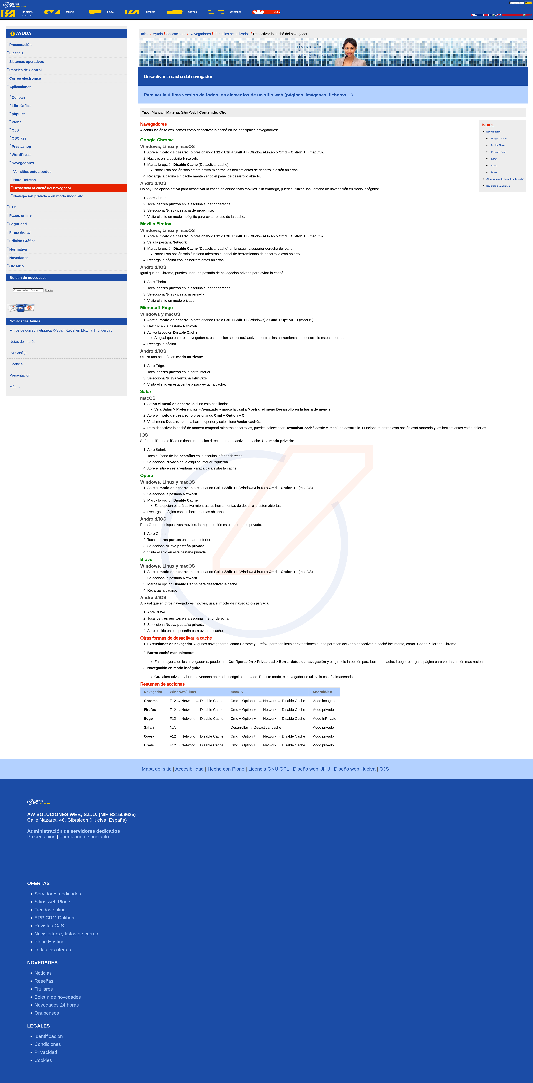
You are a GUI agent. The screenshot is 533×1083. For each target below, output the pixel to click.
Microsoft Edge (498, 152)
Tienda (110, 12)
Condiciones (47, 1044)
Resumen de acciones (498, 186)
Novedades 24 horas (56, 1005)
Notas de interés (22, 342)
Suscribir (49, 290)
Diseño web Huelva (354, 769)
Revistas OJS (49, 925)
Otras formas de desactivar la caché (505, 179)
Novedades (235, 12)
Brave (494, 172)
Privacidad (45, 1052)
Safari (494, 159)
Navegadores (200, 34)
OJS (384, 769)
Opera (494, 165)
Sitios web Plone (52, 901)
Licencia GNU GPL (268, 769)
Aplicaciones (176, 34)
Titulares (43, 989)
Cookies (43, 1060)
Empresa (150, 12)
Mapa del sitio (157, 769)
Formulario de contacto (84, 836)
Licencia (16, 364)
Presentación (20, 375)
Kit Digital (27, 12)
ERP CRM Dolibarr (54, 917)
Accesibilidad (189, 769)
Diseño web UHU (311, 769)
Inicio (145, 34)
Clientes (192, 12)
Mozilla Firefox (498, 145)
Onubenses (46, 1013)
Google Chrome (499, 138)
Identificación (48, 1036)
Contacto (27, 16)
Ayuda (277, 12)
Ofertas (70, 12)
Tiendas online (50, 909)
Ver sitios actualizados (232, 34)
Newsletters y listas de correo (66, 933)
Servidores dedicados (57, 893)
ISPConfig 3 (19, 353)
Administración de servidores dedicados (73, 831)
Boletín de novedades (57, 997)
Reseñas (43, 981)
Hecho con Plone (226, 769)
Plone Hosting (49, 941)
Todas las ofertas (52, 949)
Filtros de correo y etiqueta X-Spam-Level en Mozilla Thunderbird (61, 330)
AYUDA (23, 33)
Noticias (43, 973)
